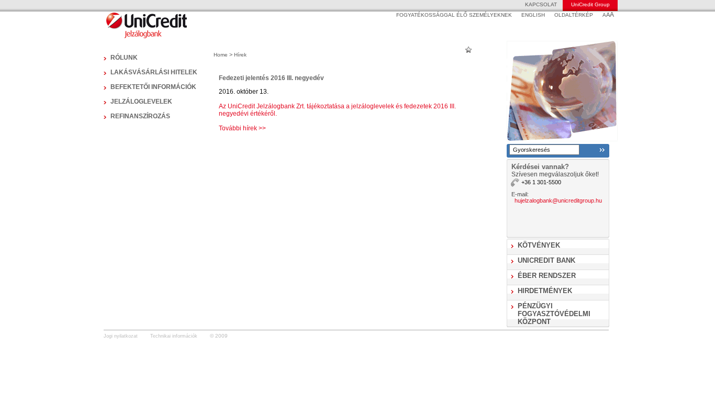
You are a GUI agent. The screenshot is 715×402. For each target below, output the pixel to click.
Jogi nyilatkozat (121, 336)
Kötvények (539, 245)
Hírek (240, 55)
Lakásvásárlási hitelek (153, 72)
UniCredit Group (590, 4)
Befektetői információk (153, 87)
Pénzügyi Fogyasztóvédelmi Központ (554, 314)
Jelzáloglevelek (141, 101)
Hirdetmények (545, 291)
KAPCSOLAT (541, 4)
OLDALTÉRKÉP (573, 15)
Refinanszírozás (140, 116)
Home (221, 55)
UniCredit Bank (546, 260)
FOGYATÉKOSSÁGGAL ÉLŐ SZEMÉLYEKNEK (454, 15)
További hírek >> (242, 128)
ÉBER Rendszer (547, 276)
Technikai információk (173, 336)
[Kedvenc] (468, 49)
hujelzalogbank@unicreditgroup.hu (558, 200)
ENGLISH (533, 15)
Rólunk (124, 57)
